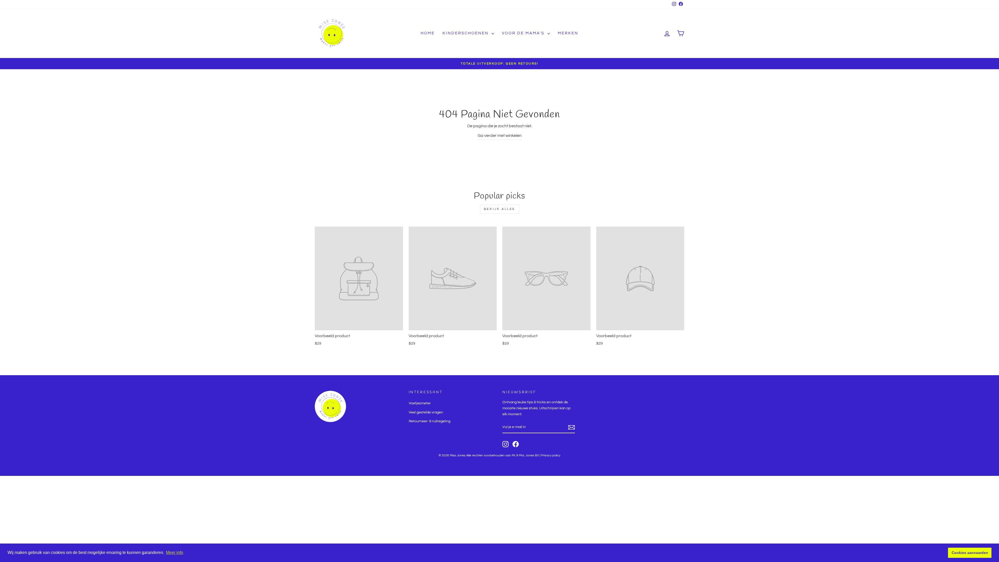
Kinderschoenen (466, 33)
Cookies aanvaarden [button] (970, 553)
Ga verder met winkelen (500, 135)
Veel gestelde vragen (426, 412)
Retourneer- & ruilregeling (429, 421)
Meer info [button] (174, 552)
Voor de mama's (524, 33)
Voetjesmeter (420, 403)
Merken (568, 33)
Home (428, 33)
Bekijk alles (499, 209)
